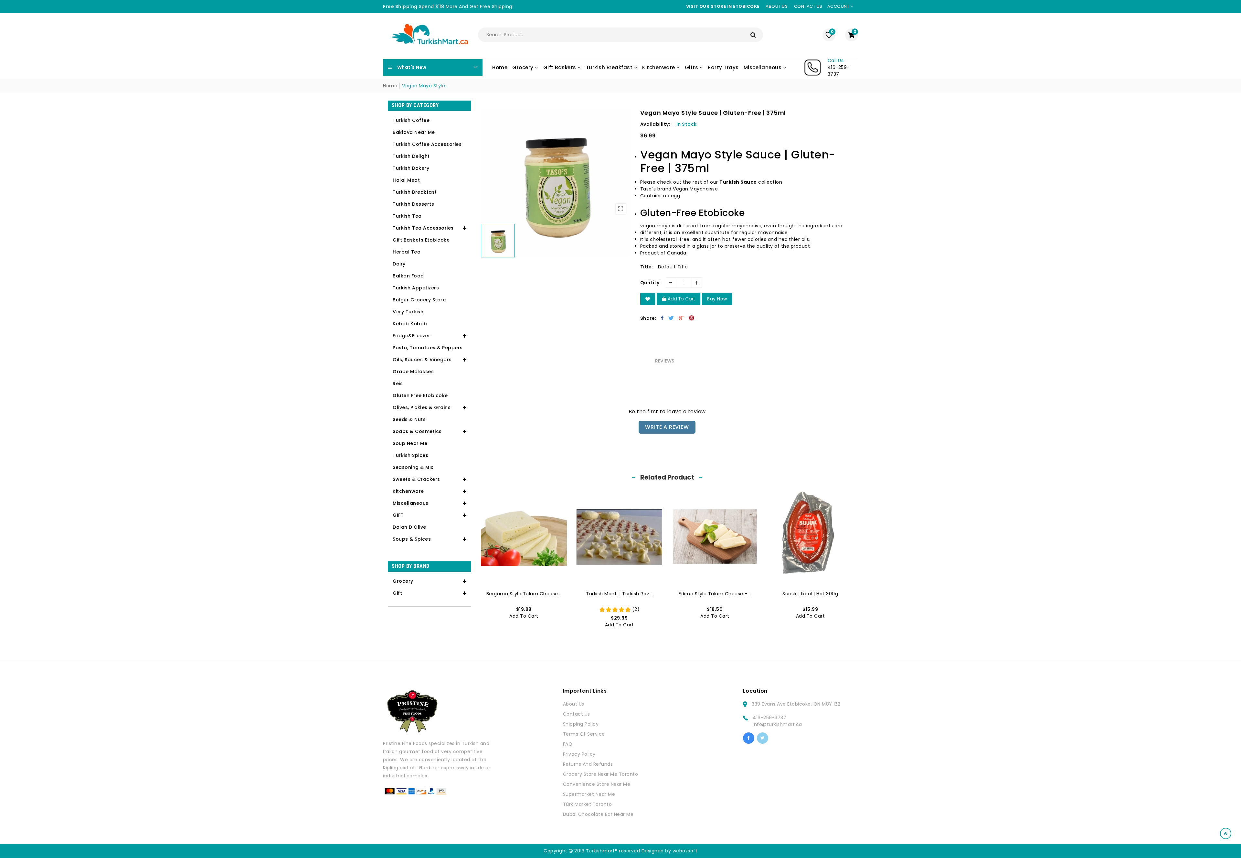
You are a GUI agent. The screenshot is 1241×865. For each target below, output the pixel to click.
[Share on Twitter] (671, 318)
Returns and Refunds (588, 764)
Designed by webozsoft (670, 851)
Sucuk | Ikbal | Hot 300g (810, 593)
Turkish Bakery (411, 168)
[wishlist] (647, 299)
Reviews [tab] (664, 361)
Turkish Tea (407, 216)
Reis (398, 383)
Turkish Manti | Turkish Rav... (619, 593)
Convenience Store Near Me (597, 784)
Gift (397, 593)
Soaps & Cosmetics (417, 431)
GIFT (398, 515)
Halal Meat (406, 180)
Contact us (808, 6)
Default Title (673, 267)
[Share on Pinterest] (692, 318)
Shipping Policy (581, 724)
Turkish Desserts (413, 204)
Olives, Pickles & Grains (422, 407)
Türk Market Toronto (587, 804)
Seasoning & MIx (413, 467)
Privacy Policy (579, 754)
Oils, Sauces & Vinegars (422, 359)
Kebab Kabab (410, 323)
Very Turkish (408, 311)
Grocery (403, 581)
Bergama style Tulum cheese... (524, 593)
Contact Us (576, 714)
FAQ (568, 744)
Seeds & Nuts (409, 419)
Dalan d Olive (409, 527)
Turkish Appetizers (416, 288)
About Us (573, 704)
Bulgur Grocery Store (419, 300)
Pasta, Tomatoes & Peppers (428, 347)
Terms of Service (584, 734)
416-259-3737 (769, 717)
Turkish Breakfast (415, 192)
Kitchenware (408, 491)
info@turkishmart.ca (777, 724)
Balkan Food (408, 276)
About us (777, 6)
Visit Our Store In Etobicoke (722, 6)
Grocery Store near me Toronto (600, 774)
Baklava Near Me (414, 132)
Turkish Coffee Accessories (427, 144)
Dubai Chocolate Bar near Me (598, 814)
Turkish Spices (410, 455)
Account (839, 6)
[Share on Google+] (681, 318)
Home (390, 85)
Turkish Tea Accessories (423, 228)
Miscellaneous (411, 503)
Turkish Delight (411, 156)
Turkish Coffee (411, 120)
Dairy (399, 264)
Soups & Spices (412, 539)
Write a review (667, 427)
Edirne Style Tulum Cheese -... (715, 593)
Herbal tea (406, 252)
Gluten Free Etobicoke (420, 395)
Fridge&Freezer (411, 335)
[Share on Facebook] (662, 318)
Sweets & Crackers (416, 479)
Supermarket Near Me (589, 794)
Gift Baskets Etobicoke (421, 240)
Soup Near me (410, 443)
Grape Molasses (413, 371)
